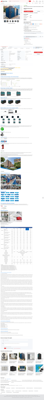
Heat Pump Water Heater (14, 4)
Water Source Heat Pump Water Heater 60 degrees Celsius (27, 381)
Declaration (28, 397)
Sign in (42, 1)
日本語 (28, 396)
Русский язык (17, 396)
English (8, 396)
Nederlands (23, 396)
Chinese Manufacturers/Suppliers (15, 395)
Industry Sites (26, 395)
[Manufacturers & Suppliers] (4, 1)
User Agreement (25, 397)
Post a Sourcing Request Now (17, 348)
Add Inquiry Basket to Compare (12, 23)
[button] (30, 48)
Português (12, 396)
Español (10, 396)
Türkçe (33, 396)
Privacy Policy (31, 397)
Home (1, 4)
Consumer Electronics (4, 4)
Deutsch (21, 396)
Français (14, 396)
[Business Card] (42, 49)
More (1, 393)
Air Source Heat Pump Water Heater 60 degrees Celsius (6, 381)
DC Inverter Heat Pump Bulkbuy (16, 392)
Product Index (32, 395)
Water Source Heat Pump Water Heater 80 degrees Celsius (38, 381)
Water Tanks (12, 382)
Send (5, 348)
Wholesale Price (23, 395)
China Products (10, 395)
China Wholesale (19, 395)
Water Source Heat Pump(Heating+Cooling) (5, 382)
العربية (25, 396)
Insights (37, 395)
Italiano (19, 396)
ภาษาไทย (32, 396)
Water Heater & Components (8, 4)
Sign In (24, 44)
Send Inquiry (28, 11)
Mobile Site (35, 395)
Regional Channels (29, 395)
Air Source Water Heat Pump (9, 392)
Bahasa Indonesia (38, 396)
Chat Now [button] (39, 11)
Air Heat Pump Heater (3, 392)
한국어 (26, 396)
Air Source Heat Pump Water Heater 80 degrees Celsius (16, 381)
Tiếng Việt (36, 396)
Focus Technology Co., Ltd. (18, 397)
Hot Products (7, 395)
